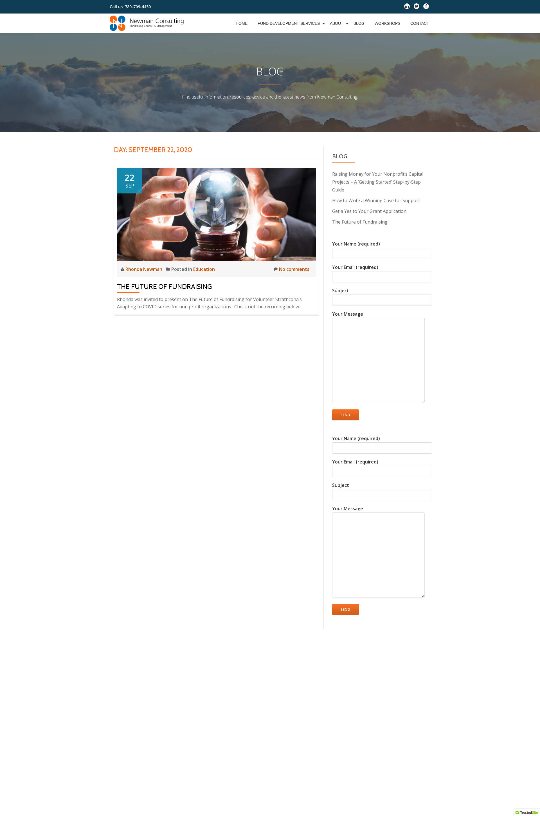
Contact (419, 23)
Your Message (347, 314)
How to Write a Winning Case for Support (376, 200)
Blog (359, 23)
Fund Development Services (289, 23)
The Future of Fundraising (164, 286)
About (336, 23)
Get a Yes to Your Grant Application (369, 211)
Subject (340, 290)
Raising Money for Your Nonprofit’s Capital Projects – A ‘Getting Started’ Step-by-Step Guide (377, 182)
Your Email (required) (355, 267)
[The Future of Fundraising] (216, 214)
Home (242, 23)
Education (204, 269)
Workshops (387, 23)
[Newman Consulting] (148, 23)
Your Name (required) (356, 244)
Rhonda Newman (144, 269)
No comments (294, 269)
